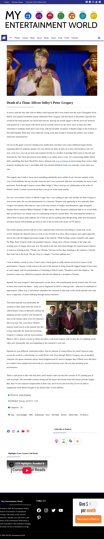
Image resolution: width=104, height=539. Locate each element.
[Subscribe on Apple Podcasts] (56, 441)
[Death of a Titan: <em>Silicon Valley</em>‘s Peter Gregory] (52, 70)
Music (32, 38)
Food (60, 38)
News (48, 415)
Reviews (64, 415)
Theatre (17, 38)
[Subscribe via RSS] (77, 441)
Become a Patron (17, 2)
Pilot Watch (55, 415)
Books (46, 38)
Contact (6, 2)
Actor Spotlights (21, 415)
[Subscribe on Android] (63, 441)
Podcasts (75, 38)
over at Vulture (62, 161)
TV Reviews (84, 415)
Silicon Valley (73, 415)
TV (10, 38)
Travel (66, 38)
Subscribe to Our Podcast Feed (36, 2)
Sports (39, 38)
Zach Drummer (25, 395)
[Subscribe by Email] (70, 441)
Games (53, 38)
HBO (31, 415)
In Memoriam (39, 415)
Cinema (25, 38)
